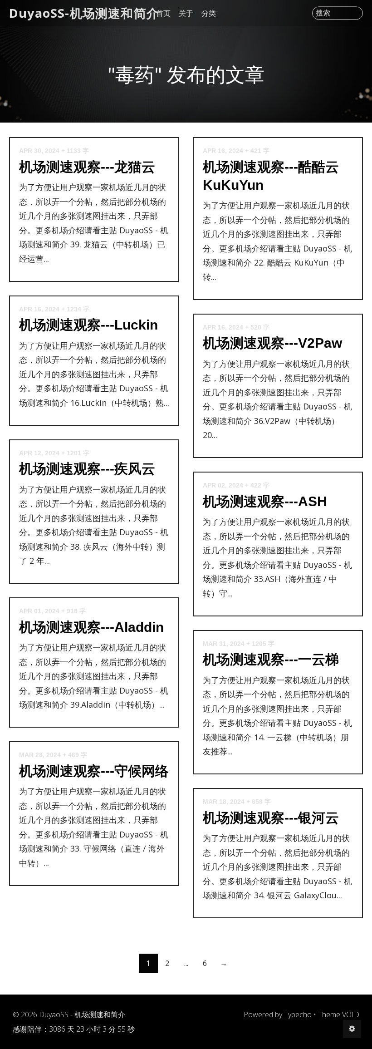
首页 (163, 13)
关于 (186, 13)
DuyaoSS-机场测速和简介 (84, 13)
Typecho (298, 1014)
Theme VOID (338, 1014)
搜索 (323, 13)
